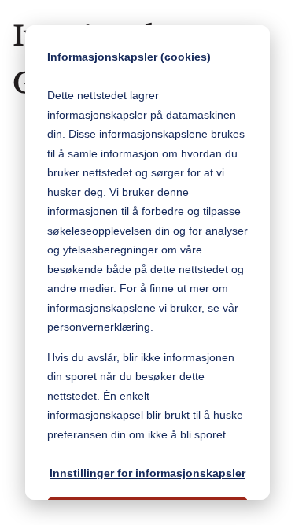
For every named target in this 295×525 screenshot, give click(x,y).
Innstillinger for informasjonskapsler (147, 473)
